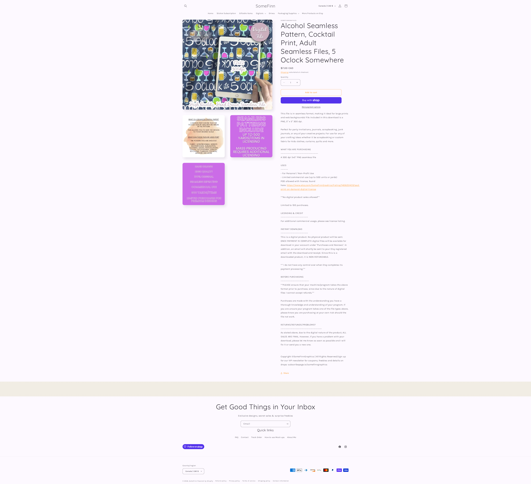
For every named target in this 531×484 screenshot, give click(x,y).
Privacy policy (234, 481)
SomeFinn (193, 481)
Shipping (284, 72)
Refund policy (220, 481)
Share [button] (286, 373)
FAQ (236, 437)
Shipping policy (264, 481)
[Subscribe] (287, 424)
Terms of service (249, 481)
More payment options (311, 107)
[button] (186, 6)
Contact (244, 437)
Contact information (281, 481)
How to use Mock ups (274, 437)
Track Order (256, 437)
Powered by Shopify (205, 481)
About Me (291, 437)
